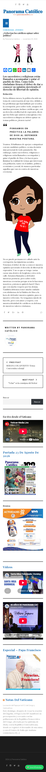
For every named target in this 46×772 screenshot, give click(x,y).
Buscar (6, 397)
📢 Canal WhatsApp (34, 767)
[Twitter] (23, 4)
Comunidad (8, 30)
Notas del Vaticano (19, 700)
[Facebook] (15, 4)
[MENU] (6, 23)
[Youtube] (27, 4)
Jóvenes (19, 30)
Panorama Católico (12, 39)
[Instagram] (19, 4)
